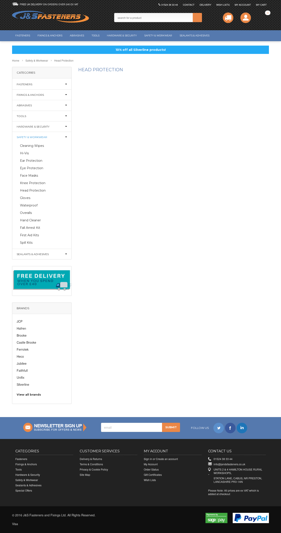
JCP (19, 321)
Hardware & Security (122, 35)
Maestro (45, 524)
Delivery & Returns (91, 459)
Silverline (23, 384)
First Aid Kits (29, 235)
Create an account (167, 459)
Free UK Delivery (49, 4)
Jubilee (22, 363)
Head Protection (33, 190)
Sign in (148, 459)
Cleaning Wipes (32, 146)
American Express (54, 524)
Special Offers (23, 490)
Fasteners (22, 35)
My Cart (261, 4)
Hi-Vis (24, 153)
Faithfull (22, 370)
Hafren (21, 328)
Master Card (35, 524)
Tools (95, 35)
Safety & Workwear (158, 35)
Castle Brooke (26, 342)
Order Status (151, 469)
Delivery (205, 4)
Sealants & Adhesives (194, 35)
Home (15, 60)
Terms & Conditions (91, 464)
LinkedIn (242, 428)
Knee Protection (32, 183)
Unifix (20, 377)
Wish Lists (223, 4)
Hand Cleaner (30, 220)
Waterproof (29, 205)
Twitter (218, 428)
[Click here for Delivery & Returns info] (228, 17)
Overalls (26, 213)
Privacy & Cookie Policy (94, 469)
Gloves (25, 198)
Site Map (85, 474)
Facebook (230, 428)
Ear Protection (31, 161)
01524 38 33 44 (169, 4)
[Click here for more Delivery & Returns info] (41, 280)
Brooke (22, 335)
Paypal (73, 524)
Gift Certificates (153, 474)
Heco (20, 356)
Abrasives (77, 35)
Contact (189, 4)
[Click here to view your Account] (245, 17)
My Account (243, 4)
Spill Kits (26, 243)
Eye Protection (31, 168)
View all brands (29, 394)
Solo (64, 524)
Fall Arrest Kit (30, 228)
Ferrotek (23, 349)
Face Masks (29, 176)
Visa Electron (25, 524)
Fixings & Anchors (50, 35)
